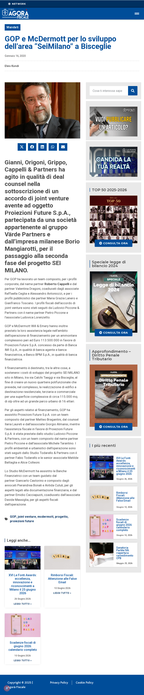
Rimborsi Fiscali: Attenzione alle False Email (62, 578)
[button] (22, 147)
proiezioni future (22, 521)
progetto (61, 516)
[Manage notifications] (7, 688)
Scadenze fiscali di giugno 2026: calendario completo (22, 646)
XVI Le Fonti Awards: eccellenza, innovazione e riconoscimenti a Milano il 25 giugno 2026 (23, 584)
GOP (13, 516)
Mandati (13, 27)
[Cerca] (132, 90)
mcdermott (45, 516)
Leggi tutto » (23, 604)
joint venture (27, 516)
